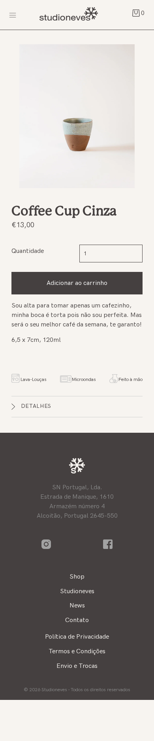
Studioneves (68, 15)
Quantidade (27, 251)
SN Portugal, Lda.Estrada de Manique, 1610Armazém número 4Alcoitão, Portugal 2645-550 (77, 502)
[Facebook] (108, 544)
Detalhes (36, 406)
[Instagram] (46, 544)
